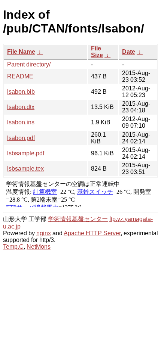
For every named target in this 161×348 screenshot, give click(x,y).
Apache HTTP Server (92, 233)
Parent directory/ (29, 64)
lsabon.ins (20, 122)
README (20, 76)
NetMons (39, 246)
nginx (43, 233)
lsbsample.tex (25, 168)
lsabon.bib (21, 91)
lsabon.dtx (20, 107)
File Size (97, 51)
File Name (21, 52)
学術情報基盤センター (78, 219)
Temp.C (13, 246)
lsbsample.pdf (25, 153)
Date (128, 52)
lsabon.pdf (21, 138)
